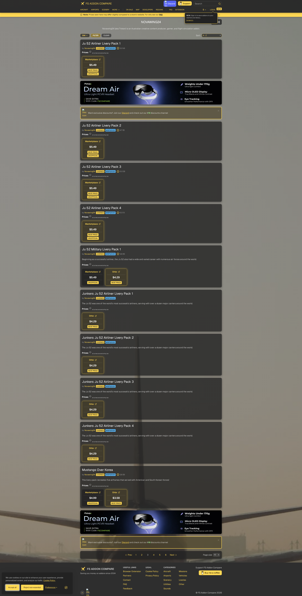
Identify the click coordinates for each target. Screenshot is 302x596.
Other (181, 584)
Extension (179, 10)
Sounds (167, 588)
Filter (96, 35)
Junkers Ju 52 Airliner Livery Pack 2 (108, 338)
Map (137, 10)
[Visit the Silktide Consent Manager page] (66, 587)
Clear (106, 35)
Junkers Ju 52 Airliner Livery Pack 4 (108, 426)
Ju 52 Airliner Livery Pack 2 (101, 125)
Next (172, 554)
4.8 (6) (122, 254)
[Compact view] (218, 22)
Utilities (167, 584)
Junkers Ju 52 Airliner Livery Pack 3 (108, 382)
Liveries (100, 48)
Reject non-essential (32, 587)
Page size (207, 554)
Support (187, 3)
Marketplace (91, 59)
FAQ (170, 10)
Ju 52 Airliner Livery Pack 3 (101, 167)
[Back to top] (82, 593)
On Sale (129, 10)
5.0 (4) (122, 48)
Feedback (127, 588)
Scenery (105, 10)
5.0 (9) (122, 171)
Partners (127, 575)
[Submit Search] (219, 3)
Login (212, 10)
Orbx (114, 271)
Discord (171, 3)
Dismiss (189, 20)
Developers (148, 10)
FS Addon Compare (99, 3)
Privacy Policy (152, 575)
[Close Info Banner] (219, 15)
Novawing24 (89, 48)
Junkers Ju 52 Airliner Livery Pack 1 (107, 293)
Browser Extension (132, 571)
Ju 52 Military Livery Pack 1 (101, 249)
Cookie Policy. (49, 580)
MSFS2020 (110, 48)
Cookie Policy (152, 571)
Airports (95, 10)
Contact (127, 580)
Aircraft (84, 10)
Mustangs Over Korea (97, 470)
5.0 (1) (122, 212)
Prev (130, 554)
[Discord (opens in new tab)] (88, 593)
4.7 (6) (122, 130)
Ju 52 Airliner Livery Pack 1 (101, 43)
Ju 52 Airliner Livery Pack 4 (101, 208)
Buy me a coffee (212, 572)
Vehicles (183, 575)
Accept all (12, 587)
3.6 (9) (122, 474)
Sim (83, 35)
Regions (159, 10)
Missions (183, 571)
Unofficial (93, 74)
